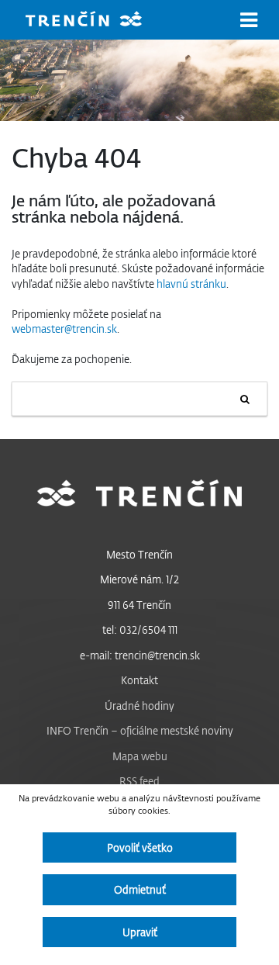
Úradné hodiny (139, 705)
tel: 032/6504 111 (139, 629)
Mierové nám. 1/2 (139, 579)
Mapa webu (139, 756)
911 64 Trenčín (139, 604)
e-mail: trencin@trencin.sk (140, 655)
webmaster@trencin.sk (64, 328)
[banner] (95, 20)
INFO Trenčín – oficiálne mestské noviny (139, 730)
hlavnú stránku (191, 283)
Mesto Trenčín (139, 554)
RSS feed (139, 780)
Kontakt (139, 680)
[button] (248, 20)
